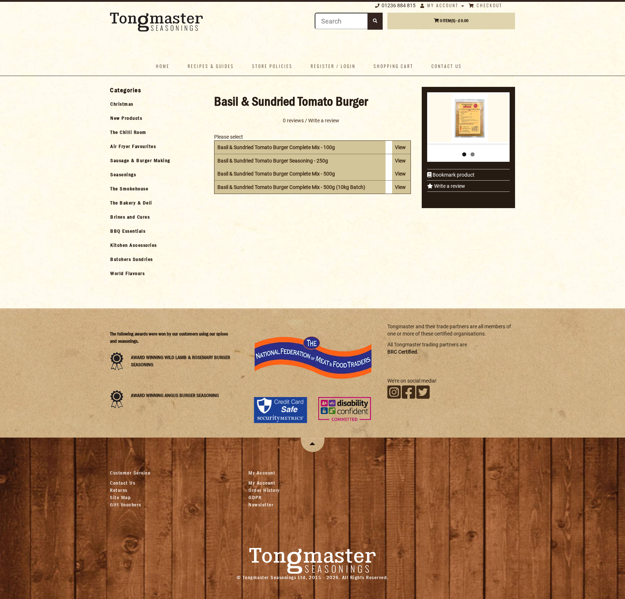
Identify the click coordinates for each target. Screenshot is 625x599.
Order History (264, 490)
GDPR (255, 497)
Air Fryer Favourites (133, 146)
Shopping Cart (393, 66)
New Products (126, 118)
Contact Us (122, 483)
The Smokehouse (129, 188)
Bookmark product (453, 175)
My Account (442, 5)
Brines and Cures (130, 217)
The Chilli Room (128, 132)
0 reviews (293, 120)
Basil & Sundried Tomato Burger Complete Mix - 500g (276, 174)
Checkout (488, 5)
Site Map (120, 497)
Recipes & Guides (211, 66)
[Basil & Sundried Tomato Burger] (470, 99)
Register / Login (333, 66)
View (400, 147)
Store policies (272, 66)
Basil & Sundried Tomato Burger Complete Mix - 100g (276, 147)
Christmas (121, 104)
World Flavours (127, 273)
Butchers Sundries (131, 259)
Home (163, 66)
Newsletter (260, 504)
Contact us (446, 66)
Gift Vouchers (125, 504)
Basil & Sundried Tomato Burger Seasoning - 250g (272, 161)
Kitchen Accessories (133, 245)
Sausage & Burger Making (140, 160)
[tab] (155, 104)
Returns (119, 490)
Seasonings (123, 174)
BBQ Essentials (127, 231)
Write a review (449, 186)
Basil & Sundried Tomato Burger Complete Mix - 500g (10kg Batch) (291, 187)
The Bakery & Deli (131, 202)
